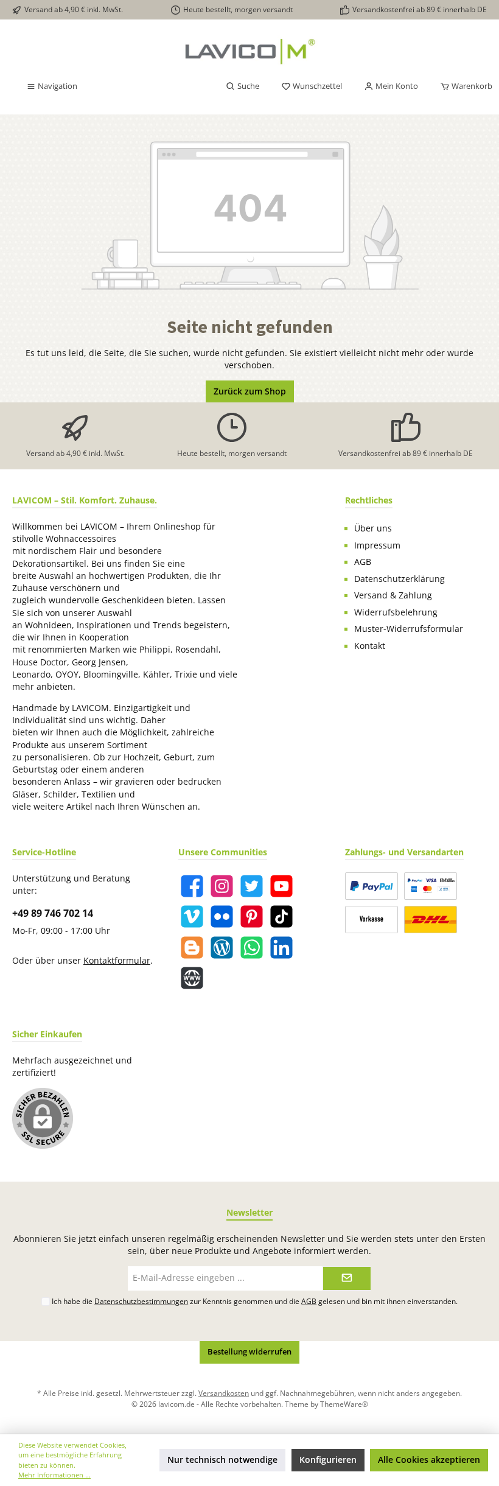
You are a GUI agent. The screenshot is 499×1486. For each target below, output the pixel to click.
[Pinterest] (251, 916)
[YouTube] (281, 886)
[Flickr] (222, 916)
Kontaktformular (116, 960)
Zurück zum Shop (250, 391)
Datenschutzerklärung (399, 578)
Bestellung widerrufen (249, 1352)
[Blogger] (192, 947)
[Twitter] (251, 886)
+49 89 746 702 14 (52, 913)
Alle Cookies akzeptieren (429, 1459)
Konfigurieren (328, 1459)
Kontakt (369, 645)
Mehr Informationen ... (54, 1474)
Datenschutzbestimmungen (141, 1301)
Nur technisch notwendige (222, 1459)
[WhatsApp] (251, 947)
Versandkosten (223, 1393)
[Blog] (222, 947)
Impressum (377, 545)
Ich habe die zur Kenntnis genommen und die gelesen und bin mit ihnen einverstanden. (255, 1301)
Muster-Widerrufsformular (408, 628)
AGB (362, 561)
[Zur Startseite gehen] (249, 51)
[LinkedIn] (281, 947)
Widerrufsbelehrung (396, 612)
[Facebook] (192, 886)
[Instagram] (222, 886)
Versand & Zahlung (393, 595)
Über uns (373, 528)
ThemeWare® (344, 1404)
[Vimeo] (192, 916)
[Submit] (347, 1278)
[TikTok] (281, 916)
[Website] (192, 978)
